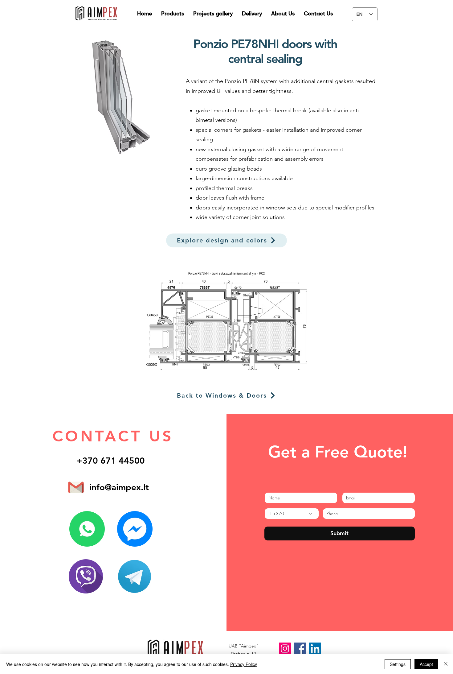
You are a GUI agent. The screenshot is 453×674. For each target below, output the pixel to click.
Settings (398, 664)
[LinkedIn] (315, 649)
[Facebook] (300, 649)
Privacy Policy (243, 664)
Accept (426, 664)
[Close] (445, 664)
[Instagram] (285, 649)
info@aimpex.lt (119, 487)
